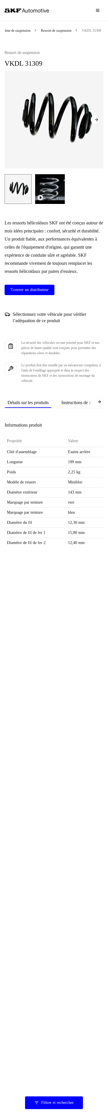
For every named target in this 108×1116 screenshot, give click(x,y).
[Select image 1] (18, 189)
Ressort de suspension (56, 31)
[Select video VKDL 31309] (50, 189)
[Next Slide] (95, 119)
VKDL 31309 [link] (91, 31)
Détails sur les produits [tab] (28, 402)
